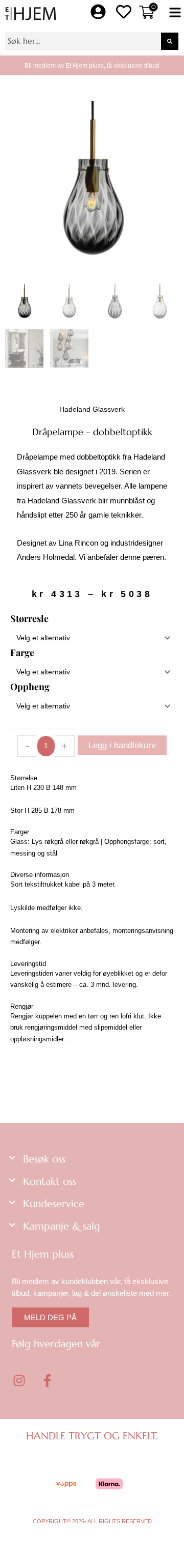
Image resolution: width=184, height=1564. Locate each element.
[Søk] (169, 41)
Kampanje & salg (61, 1226)
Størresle (29, 618)
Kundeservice (53, 1204)
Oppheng (30, 686)
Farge (22, 652)
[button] (175, 13)
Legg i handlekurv (122, 745)
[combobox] (82, 41)
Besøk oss (44, 1159)
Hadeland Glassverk (92, 409)
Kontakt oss (49, 1181)
